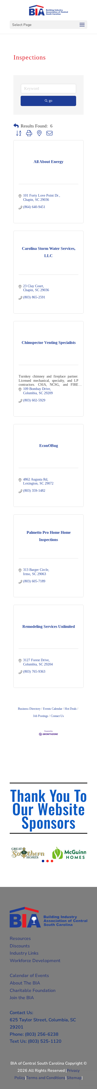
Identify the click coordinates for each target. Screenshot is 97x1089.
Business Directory (29, 708)
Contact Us (57, 716)
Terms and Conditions (45, 1078)
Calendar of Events (29, 976)
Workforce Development (35, 961)
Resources (20, 938)
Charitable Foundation (32, 990)
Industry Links (24, 953)
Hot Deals (71, 708)
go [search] (50, 101)
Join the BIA (22, 998)
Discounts (20, 946)
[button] (16, 126)
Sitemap (74, 1078)
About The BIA (25, 983)
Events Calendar (52, 708)
